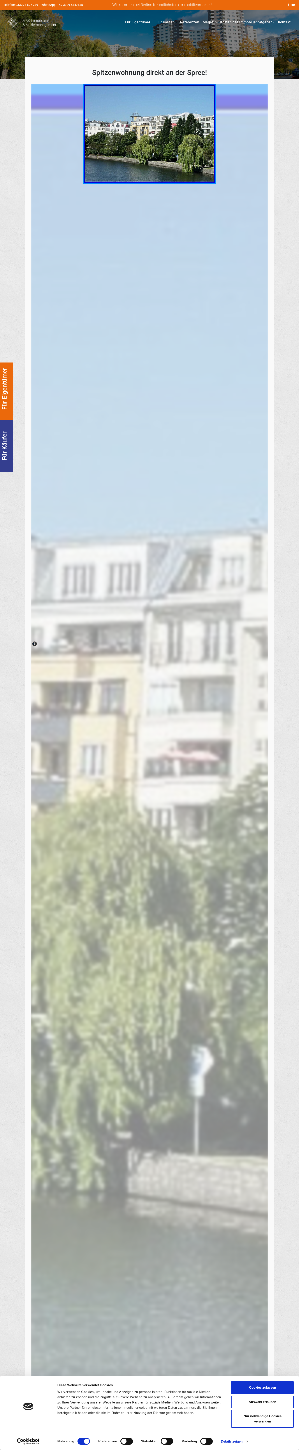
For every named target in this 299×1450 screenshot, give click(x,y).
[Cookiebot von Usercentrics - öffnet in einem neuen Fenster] (28, 1441)
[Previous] (34, 644)
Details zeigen (232, 1441)
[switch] (126, 1441)
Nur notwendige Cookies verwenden (262, 1418)
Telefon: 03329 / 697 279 (20, 5)
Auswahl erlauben (262, 1402)
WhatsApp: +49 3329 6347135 (62, 5)
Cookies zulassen (262, 1387)
